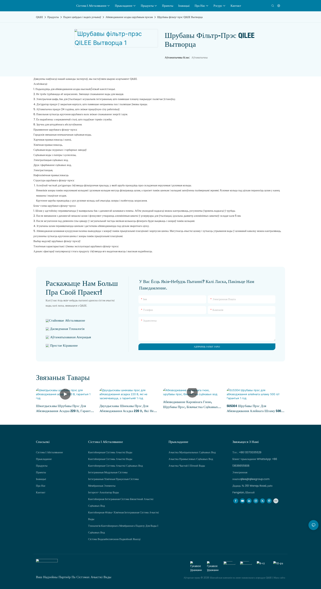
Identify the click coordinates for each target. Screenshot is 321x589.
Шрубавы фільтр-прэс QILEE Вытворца (180, 17)
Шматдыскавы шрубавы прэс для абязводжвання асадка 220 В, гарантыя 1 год (65, 408)
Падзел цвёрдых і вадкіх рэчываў (82, 17)
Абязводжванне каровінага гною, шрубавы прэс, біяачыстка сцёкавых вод (190, 404)
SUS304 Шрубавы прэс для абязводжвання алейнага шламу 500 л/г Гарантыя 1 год (254, 408)
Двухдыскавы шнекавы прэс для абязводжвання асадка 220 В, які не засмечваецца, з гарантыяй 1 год (126, 408)
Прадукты (53, 17)
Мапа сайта (279, 577)
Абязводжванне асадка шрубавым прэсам (129, 17)
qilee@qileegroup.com (255, 479)
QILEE (39, 17)
